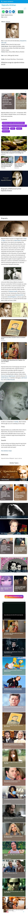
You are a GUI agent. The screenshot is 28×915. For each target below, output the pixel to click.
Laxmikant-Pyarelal (10, 379)
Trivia (12, 128)
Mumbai (16, 421)
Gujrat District (17, 240)
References (6, 131)
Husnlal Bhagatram (12, 297)
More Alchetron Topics (6, 451)
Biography (5, 128)
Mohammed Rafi (19, 295)
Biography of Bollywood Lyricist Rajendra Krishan (14, 126)
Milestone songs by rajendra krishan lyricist (13, 123)
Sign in (21, 11)
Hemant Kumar (4, 376)
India (5, 42)
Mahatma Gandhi (13, 291)
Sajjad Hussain (12, 376)
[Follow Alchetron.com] (14, 598)
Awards (19, 128)
